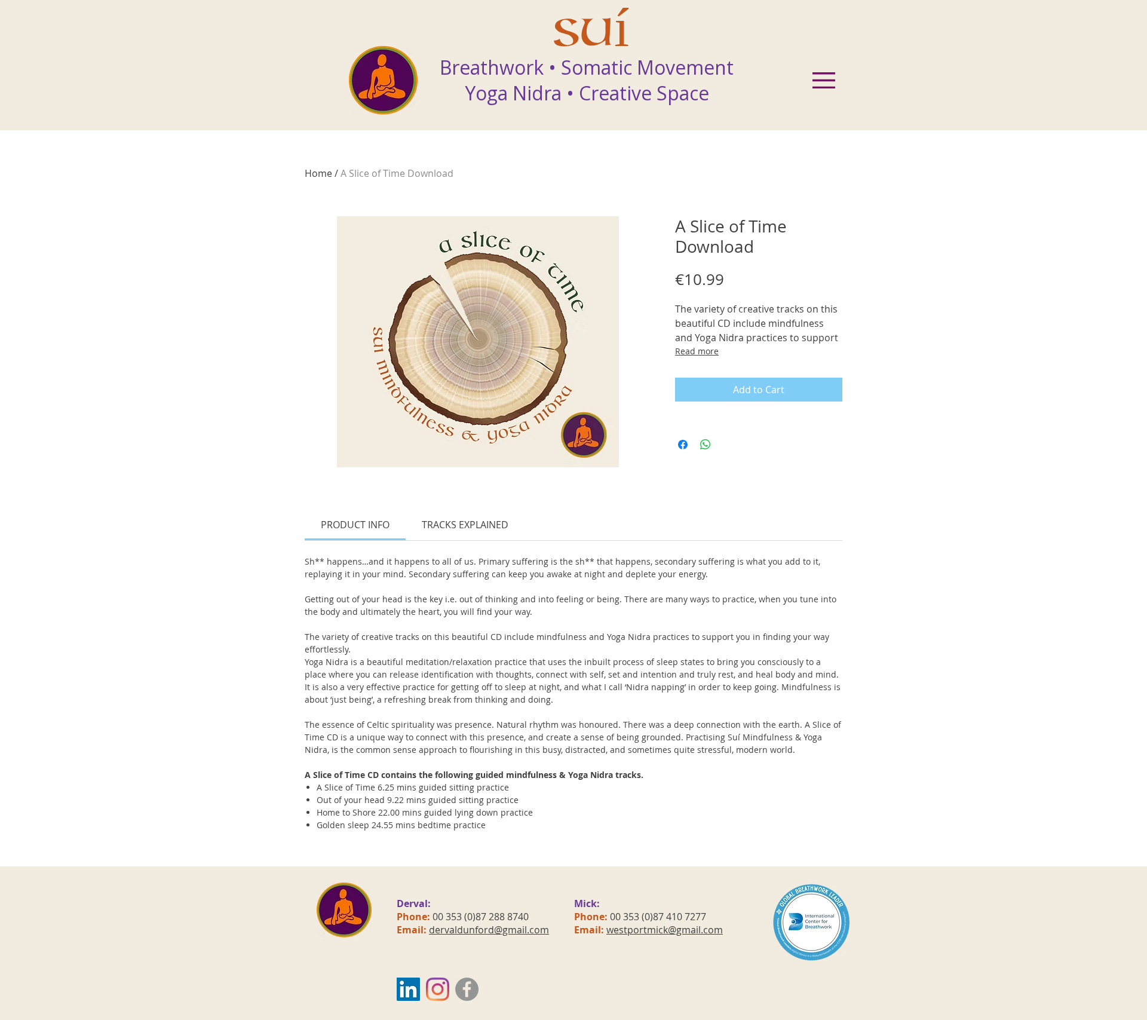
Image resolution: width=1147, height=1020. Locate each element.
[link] (355, 524)
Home (318, 173)
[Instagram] (437, 989)
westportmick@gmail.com (664, 929)
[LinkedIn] (408, 989)
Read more (697, 351)
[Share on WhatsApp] (705, 444)
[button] (823, 80)
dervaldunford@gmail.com (489, 929)
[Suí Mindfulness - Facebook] (467, 989)
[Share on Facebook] (683, 444)
